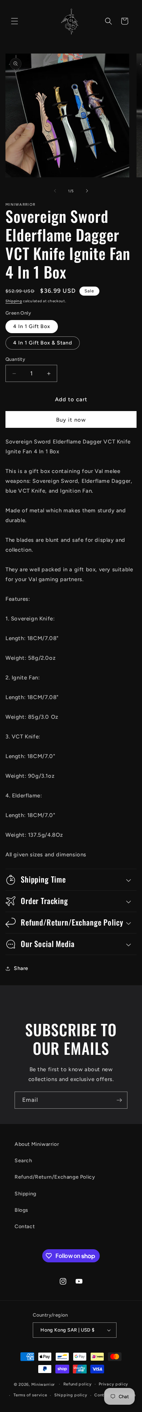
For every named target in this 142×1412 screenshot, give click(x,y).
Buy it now (71, 420)
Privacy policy (113, 1384)
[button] (15, 21)
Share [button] (21, 968)
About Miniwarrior (37, 1144)
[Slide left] (55, 191)
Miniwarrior (43, 1384)
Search (23, 1160)
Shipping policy (70, 1395)
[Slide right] (87, 191)
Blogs (21, 1210)
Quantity (15, 359)
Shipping (13, 301)
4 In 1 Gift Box (31, 326)
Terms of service (30, 1395)
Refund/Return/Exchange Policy (55, 1177)
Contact (25, 1226)
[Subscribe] (119, 1100)
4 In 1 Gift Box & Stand (42, 343)
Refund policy (77, 1384)
